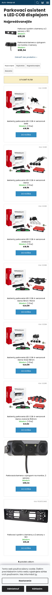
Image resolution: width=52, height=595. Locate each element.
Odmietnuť (13, 588)
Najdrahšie (20, 66)
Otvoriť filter (26, 79)
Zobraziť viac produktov (25, 57)
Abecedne (8, 71)
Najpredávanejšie (33, 66)
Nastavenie (25, 580)
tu (36, 574)
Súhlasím (37, 588)
